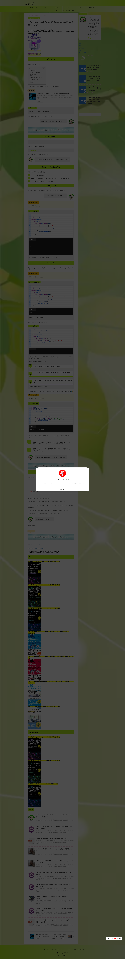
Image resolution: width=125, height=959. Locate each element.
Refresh (62, 489)
